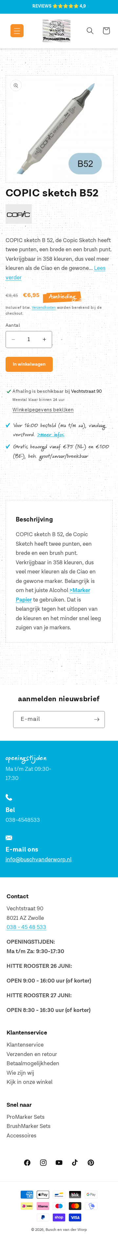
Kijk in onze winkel (29, 1082)
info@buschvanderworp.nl (38, 859)
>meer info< (51, 434)
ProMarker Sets (26, 1117)
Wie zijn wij (20, 1073)
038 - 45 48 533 (26, 927)
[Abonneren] (97, 719)
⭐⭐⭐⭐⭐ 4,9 (69, 6)
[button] (12, 30)
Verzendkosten (44, 308)
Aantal (13, 325)
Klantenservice (25, 1045)
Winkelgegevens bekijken (42, 410)
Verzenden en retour (32, 1054)
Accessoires (21, 1136)
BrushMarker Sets (28, 1126)
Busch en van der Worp (66, 1229)
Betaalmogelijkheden (33, 1063)
